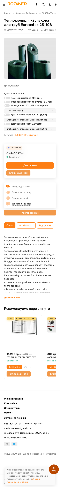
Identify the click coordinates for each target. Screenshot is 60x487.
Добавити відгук (15, 30)
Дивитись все (12, 297)
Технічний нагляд (26, 98)
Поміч (7, 413)
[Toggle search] (43, 4)
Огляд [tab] (9, 225)
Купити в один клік (18, 173)
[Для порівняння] (31, 367)
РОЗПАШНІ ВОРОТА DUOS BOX (21, 357)
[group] (30, 60)
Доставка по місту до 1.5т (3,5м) (29, 114)
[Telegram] (14, 444)
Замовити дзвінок (34, 423)
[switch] (7, 98)
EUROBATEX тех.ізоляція (26, 135)
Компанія (9, 403)
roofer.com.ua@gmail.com (18, 428)
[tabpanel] (30, 267)
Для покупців (12, 408)
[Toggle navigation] (3, 4)
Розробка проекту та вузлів (31, 101)
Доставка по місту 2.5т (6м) (26, 123)
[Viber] (7, 444)
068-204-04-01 (12, 423)
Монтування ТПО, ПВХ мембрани (29, 105)
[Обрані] (25, 367)
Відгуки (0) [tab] (45, 225)
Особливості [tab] (26, 225)
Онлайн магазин (13, 399)
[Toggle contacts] (37, 4)
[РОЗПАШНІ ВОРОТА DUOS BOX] (23, 333)
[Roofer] (17, 4)
